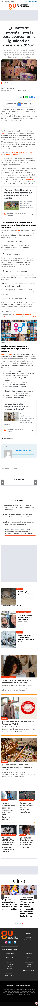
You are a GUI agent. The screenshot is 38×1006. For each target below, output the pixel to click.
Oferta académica (28, 939)
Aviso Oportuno (9, 975)
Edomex (9, 971)
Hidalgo (29, 966)
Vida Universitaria (28, 942)
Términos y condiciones (22, 985)
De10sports (10, 964)
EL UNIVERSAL (10, 957)
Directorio (6, 983)
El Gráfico (9, 962)
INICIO (3, 88)
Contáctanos (16, 983)
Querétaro (28, 960)
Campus (10, 88)
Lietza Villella (21, 90)
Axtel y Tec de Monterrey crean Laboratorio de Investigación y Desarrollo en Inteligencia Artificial (19, 531)
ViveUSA (9, 968)
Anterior (2, 897)
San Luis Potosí (29, 962)
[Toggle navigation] (35, 8)
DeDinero (9, 966)
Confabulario (9, 973)
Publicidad (25, 983)
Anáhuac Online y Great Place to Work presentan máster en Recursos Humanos (19, 507)
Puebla (29, 957)
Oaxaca (29, 964)
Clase (9, 960)
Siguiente (35, 897)
